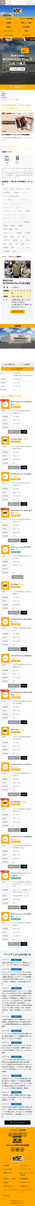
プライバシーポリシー (10, 1190)
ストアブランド (24, 1165)
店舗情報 (3, 94)
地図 (24, 432)
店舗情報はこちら (19, 87)
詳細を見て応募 (17, 312)
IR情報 (6, 1182)
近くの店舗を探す (17, 369)
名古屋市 (3, 97)
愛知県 (3, 95)
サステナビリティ (25, 1182)
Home (3, 92)
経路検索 (27, 364)
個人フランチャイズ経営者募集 (26, 1174)
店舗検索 (6, 1165)
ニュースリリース (25, 1169)
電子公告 (6, 1195)
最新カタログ (8, 1173)
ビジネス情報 (8, 1169)
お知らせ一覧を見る (18, 1122)
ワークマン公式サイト (17, 11)
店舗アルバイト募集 (9, 1178)
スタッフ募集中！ (25, 50)
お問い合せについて (9, 1186)
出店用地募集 (24, 1178)
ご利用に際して (24, 1186)
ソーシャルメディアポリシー (26, 1191)
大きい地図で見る (10, 364)
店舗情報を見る (13, 432)
